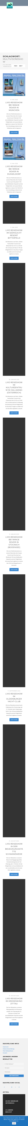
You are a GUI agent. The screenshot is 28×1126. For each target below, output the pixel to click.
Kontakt (5, 1053)
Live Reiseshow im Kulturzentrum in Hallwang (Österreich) (14, 387)
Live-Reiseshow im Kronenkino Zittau (14, 1001)
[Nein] (26, 1121)
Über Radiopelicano (8, 1051)
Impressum (6, 1046)
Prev (15, 66)
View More (14, 132)
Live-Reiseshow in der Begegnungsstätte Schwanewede (14, 849)
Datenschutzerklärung (8, 1048)
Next (21, 66)
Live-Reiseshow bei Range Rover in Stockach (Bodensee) (14, 542)
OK (14, 1123)
